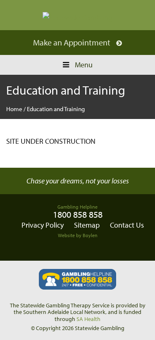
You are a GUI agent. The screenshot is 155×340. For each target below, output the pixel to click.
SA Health (88, 319)
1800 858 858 (78, 214)
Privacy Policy (42, 225)
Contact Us (127, 225)
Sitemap (87, 225)
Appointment (88, 42)
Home (14, 109)
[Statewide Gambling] (77, 17)
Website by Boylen (78, 235)
